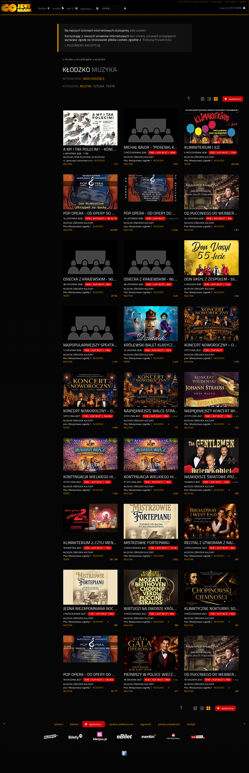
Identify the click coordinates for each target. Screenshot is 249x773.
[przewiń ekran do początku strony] (4, 724)
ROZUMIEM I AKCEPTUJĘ (83, 45)
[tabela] (208, 99)
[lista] (202, 99)
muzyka (86, 86)
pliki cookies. (138, 30)
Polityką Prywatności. (157, 40)
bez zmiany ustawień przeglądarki (153, 36)
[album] (215, 99)
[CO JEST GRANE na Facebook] (124, 756)
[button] (43, 8)
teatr (110, 86)
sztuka (98, 86)
